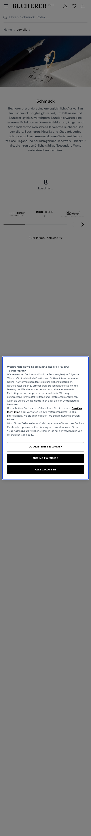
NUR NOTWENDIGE (45, 458)
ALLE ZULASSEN (45, 469)
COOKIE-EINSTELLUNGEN (45, 446)
